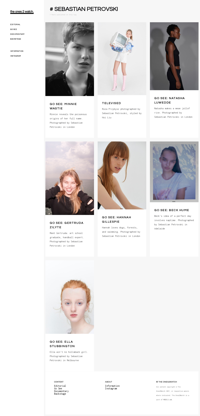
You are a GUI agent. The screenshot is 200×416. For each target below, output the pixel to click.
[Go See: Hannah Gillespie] (122, 175)
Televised (111, 103)
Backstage (15, 39)
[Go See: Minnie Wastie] (69, 59)
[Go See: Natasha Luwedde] (174, 56)
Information (17, 51)
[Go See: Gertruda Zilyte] (69, 178)
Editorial (15, 24)
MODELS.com (167, 400)
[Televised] (122, 58)
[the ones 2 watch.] (22, 12)
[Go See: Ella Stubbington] (69, 297)
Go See (13, 29)
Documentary (17, 34)
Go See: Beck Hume (171, 210)
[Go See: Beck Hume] (174, 171)
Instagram (15, 56)
